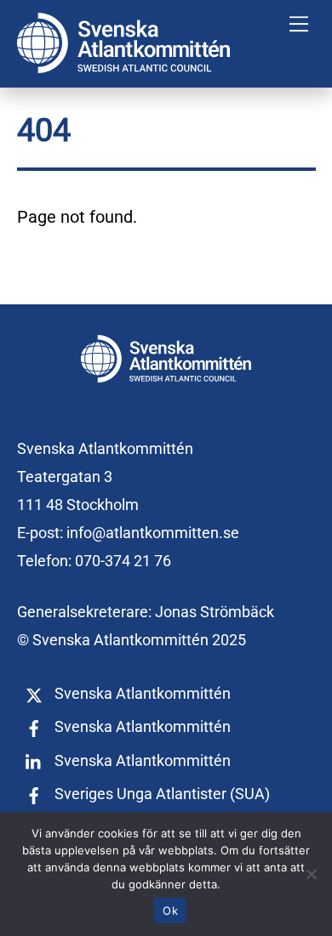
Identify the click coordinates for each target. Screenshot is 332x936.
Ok (170, 910)
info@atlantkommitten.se (152, 533)
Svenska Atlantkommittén (141, 693)
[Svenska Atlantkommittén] (123, 66)
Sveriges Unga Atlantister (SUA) (160, 794)
